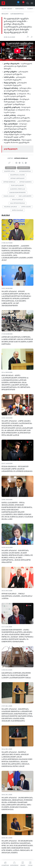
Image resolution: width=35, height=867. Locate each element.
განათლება (11, 167)
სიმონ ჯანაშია (26, 206)
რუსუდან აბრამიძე (10, 206)
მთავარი (5, 14)
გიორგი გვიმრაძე (9, 182)
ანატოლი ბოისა (9, 171)
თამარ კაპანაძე (9, 196)
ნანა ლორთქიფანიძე (17, 203)
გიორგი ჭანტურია (25, 182)
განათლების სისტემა (17, 175)
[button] (8, 8)
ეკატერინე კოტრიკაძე (17, 189)
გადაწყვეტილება (17, 14)
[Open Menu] (31, 3)
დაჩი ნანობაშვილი (17, 185)
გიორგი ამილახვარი (17, 178)
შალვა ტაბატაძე (17, 210)
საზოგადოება (23, 167)
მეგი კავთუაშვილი (25, 196)
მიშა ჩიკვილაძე (17, 199)
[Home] (3, 3)
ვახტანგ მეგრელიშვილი (17, 192)
